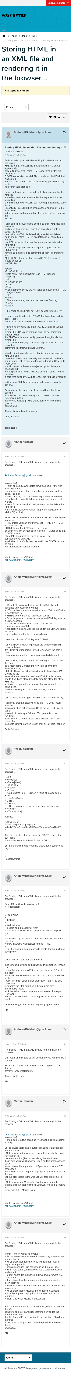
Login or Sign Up (56, 3)
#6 (65, 1044)
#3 (65, 591)
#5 (65, 890)
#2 (65, 456)
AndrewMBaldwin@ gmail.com (20, 475)
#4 (65, 763)
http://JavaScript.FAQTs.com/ (19, 560)
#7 (65, 1115)
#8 (65, 1237)
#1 (65, 147)
